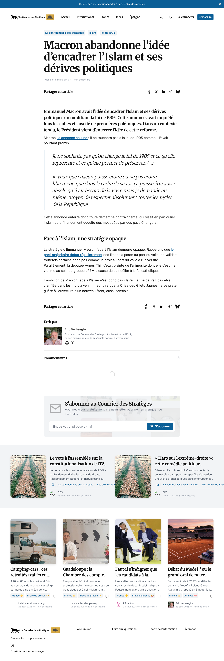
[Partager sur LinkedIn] (163, 92)
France (105, 17)
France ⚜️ (17, 595)
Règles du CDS (148, 31)
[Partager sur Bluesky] (178, 91)
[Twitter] (72, 343)
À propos (190, 629)
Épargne (134, 17)
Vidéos (144, 24)
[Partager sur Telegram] (170, 92)
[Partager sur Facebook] (149, 92)
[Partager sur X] (156, 92)
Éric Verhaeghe (76, 329)
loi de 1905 (108, 32)
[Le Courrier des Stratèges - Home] (32, 17)
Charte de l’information (163, 629)
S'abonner (162, 426)
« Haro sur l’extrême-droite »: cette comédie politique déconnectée (184, 464)
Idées (119, 17)
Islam (92, 32)
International (85, 17)
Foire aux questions (124, 629)
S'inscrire (205, 17)
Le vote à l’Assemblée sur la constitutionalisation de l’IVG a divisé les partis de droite (78, 464)
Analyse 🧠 (190, 595)
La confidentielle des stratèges (64, 32)
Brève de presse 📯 (38, 595)
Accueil (65, 17)
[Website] (67, 343)
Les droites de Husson (110, 484)
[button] (161, 17)
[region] (148, 17)
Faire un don (83, 629)
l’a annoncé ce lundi (72, 138)
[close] (220, 4)
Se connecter (185, 17)
